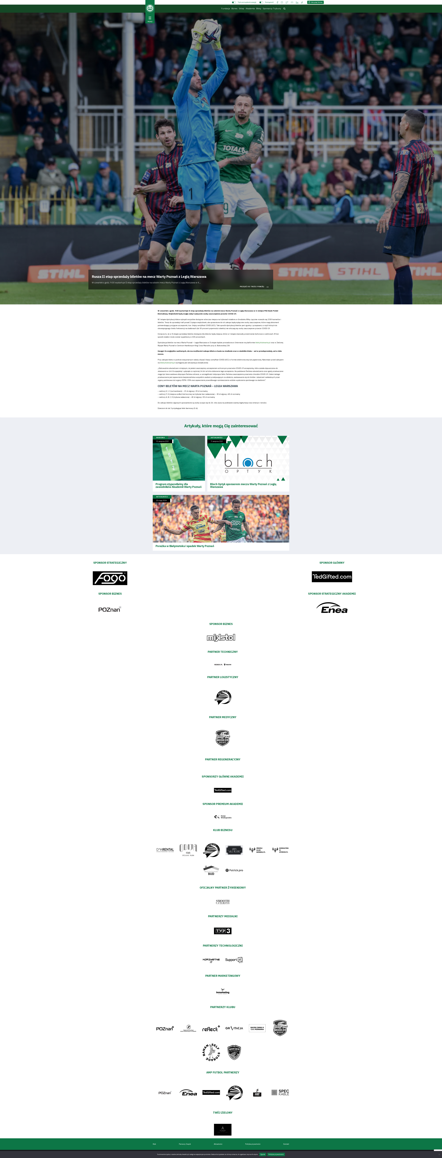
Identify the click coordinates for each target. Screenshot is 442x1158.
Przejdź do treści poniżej (252, 287)
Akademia (250, 8)
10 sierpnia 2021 (162, 441)
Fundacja (225, 8)
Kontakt (286, 1144)
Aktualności (218, 1144)
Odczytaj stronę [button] (317, 2)
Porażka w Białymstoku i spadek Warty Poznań (185, 546)
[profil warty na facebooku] (277, 2)
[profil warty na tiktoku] (302, 2)
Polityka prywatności (252, 1144)
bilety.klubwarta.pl (262, 342)
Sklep (241, 8)
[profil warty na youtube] (292, 2)
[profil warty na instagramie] (282, 2)
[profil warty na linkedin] (297, 2)
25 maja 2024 (161, 501)
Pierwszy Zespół (185, 1144)
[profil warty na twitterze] (287, 2)
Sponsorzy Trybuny (272, 8)
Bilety (258, 8)
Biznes (234, 8)
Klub (154, 1144)
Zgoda (262, 1154)
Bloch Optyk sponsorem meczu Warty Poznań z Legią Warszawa (243, 485)
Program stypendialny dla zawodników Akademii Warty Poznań (179, 485)
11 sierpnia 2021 (217, 441)
